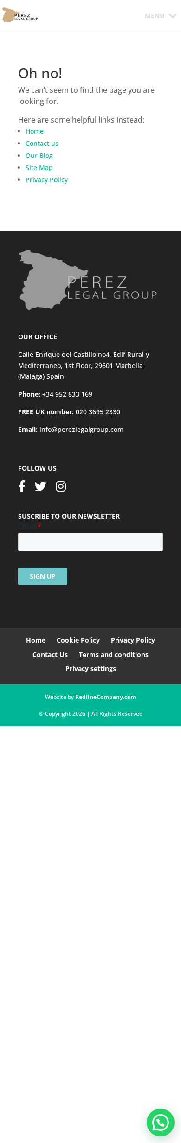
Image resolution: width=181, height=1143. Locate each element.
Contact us (42, 143)
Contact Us (50, 654)
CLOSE (13, 1037)
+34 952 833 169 (67, 394)
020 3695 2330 (98, 411)
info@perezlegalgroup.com (81, 429)
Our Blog (39, 155)
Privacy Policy (47, 179)
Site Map (39, 167)
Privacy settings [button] (90, 668)
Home (35, 131)
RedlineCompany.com (105, 697)
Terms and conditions (114, 654)
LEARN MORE (43, 1119)
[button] (155, 16)
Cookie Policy (78, 640)
